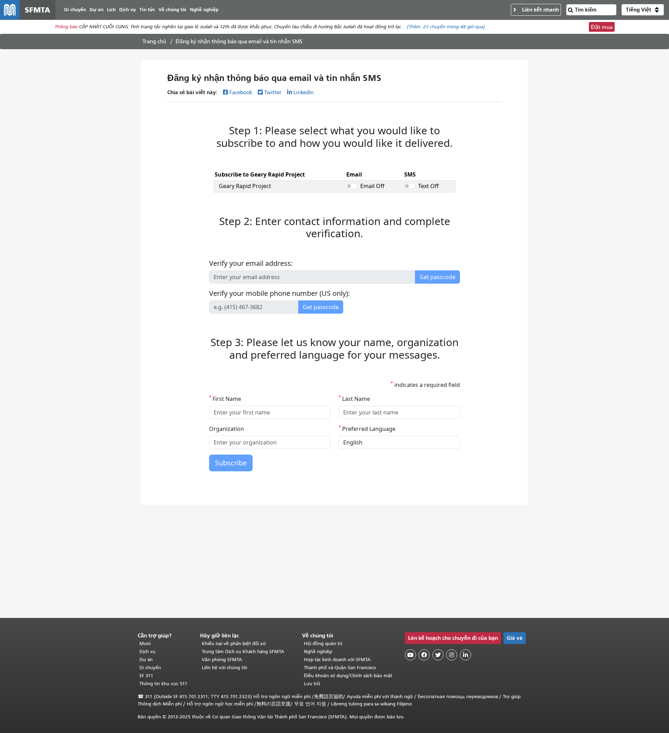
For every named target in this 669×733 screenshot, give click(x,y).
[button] (643, 9)
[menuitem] (75, 10)
